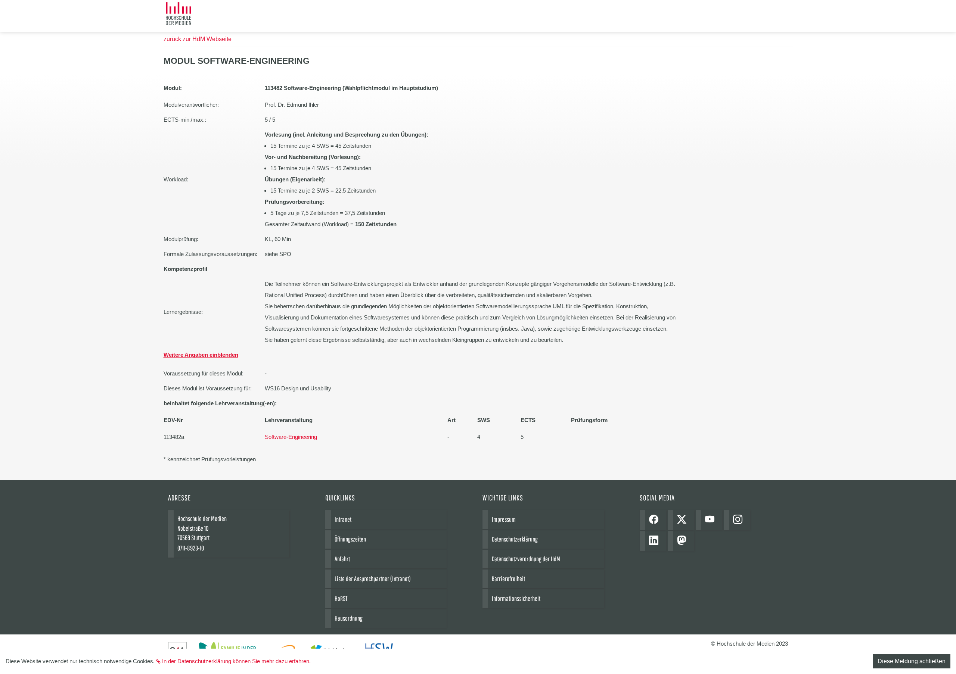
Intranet (343, 519)
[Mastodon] (683, 541)
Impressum (504, 519)
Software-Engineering (291, 437)
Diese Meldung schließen (912, 661)
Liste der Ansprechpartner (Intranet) (373, 579)
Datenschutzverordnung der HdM (526, 559)
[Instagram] (739, 520)
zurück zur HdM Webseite (198, 39)
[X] (683, 520)
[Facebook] (655, 520)
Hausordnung (349, 618)
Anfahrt (342, 559)
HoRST (341, 598)
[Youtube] (711, 520)
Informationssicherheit (516, 598)
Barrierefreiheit (508, 579)
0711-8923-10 (190, 548)
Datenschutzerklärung (515, 539)
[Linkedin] (655, 541)
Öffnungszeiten (350, 539)
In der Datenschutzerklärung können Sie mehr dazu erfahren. (236, 661)
